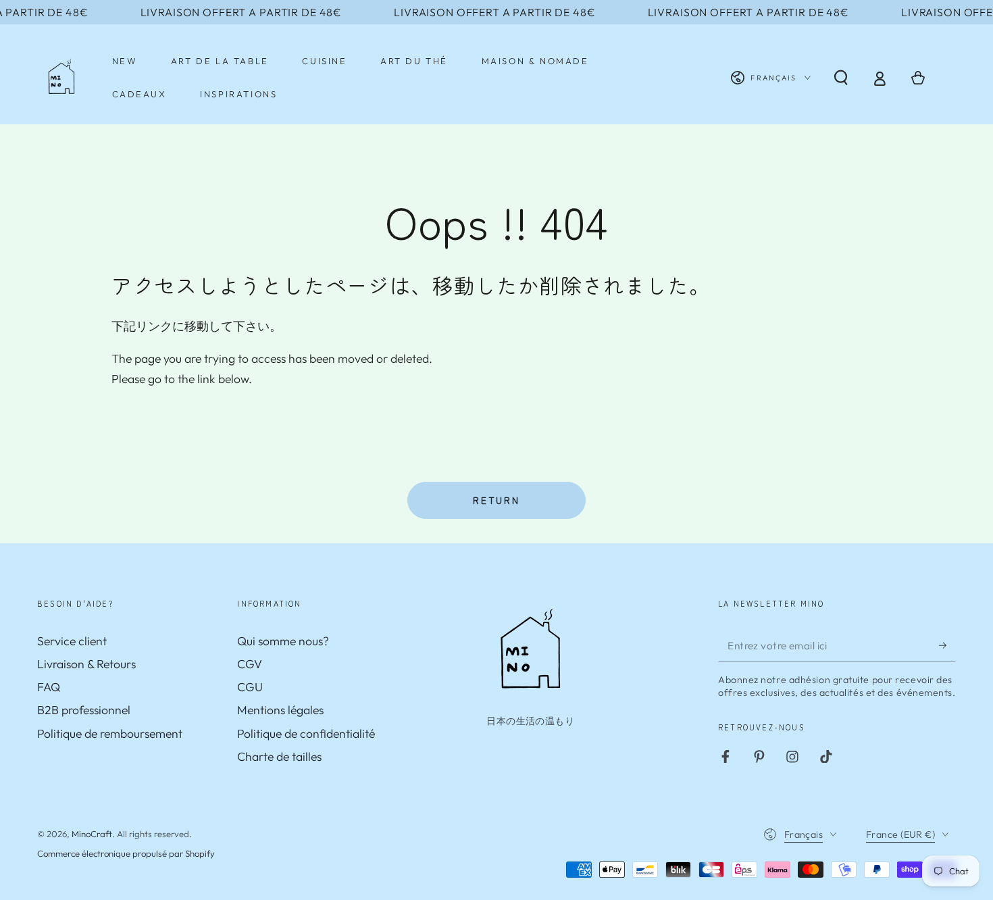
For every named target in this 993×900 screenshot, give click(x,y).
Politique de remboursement (109, 733)
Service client (72, 641)
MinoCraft (92, 833)
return (496, 500)
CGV (249, 664)
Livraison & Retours (86, 664)
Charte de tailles (279, 756)
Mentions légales (280, 710)
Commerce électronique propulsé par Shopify (126, 853)
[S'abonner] (947, 645)
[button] (840, 77)
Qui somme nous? (283, 641)
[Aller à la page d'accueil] (61, 77)
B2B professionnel (83, 710)
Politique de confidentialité (306, 733)
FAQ (48, 687)
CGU (250, 687)
